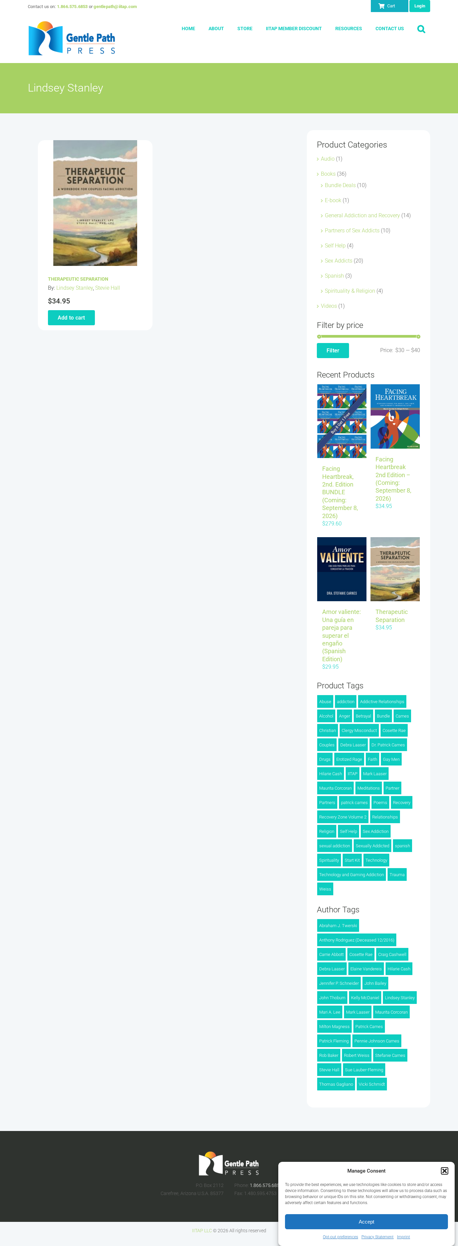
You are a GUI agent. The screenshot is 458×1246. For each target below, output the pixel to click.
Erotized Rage (349, 759)
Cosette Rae (394, 730)
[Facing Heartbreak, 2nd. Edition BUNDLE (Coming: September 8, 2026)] (341, 421)
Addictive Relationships (382, 701)
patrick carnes (354, 802)
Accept (366, 1222)
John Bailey (375, 983)
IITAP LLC (202, 1230)
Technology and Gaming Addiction (351, 874)
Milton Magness (334, 1026)
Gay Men (391, 759)
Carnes (402, 716)
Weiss (325, 889)
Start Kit (352, 860)
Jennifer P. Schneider (339, 983)
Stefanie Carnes (390, 1055)
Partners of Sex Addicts (352, 230)
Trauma (397, 874)
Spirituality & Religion (350, 291)
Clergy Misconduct (359, 730)
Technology (376, 860)
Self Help (335, 245)
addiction (345, 701)
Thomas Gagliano (336, 1084)
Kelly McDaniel (365, 997)
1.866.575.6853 (72, 6)
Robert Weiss (356, 1055)
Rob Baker (328, 1055)
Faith (372, 759)
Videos (329, 306)
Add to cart (71, 318)
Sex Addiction (376, 831)
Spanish (334, 276)
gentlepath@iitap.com (115, 6)
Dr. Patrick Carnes (388, 744)
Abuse (325, 701)
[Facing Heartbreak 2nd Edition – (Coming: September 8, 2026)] (395, 416)
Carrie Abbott (331, 954)
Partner (392, 788)
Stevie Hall (107, 288)
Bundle (383, 716)
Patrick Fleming (334, 1040)
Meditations (368, 788)
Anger (344, 716)
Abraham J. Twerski (338, 925)
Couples (327, 744)
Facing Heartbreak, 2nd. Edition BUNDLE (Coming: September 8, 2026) (340, 492)
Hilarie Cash (330, 773)
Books (328, 174)
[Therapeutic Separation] (395, 569)
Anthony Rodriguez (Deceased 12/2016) (356, 940)
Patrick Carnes (369, 1026)
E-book (333, 200)
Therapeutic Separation (78, 279)
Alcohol (326, 716)
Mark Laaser (375, 773)
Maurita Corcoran (335, 788)
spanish (402, 845)
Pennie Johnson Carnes (376, 1040)
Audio (328, 159)
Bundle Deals (340, 185)
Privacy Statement (377, 1237)
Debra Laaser (353, 744)
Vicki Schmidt (372, 1084)
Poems (380, 802)
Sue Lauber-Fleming (364, 1069)
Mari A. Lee (329, 1012)
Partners (327, 802)
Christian (327, 730)
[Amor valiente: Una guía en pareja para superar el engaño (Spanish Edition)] (341, 569)
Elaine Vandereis (366, 968)
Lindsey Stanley (74, 288)
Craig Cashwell (392, 954)
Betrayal (363, 716)
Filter (333, 350)
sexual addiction (334, 845)
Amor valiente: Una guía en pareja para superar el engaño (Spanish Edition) (341, 635)
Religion (326, 831)
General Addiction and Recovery (362, 215)
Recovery (401, 802)
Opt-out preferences (340, 1237)
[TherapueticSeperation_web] (95, 142)
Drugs (325, 759)
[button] (444, 1171)
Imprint (403, 1237)
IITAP (352, 773)
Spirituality (329, 860)
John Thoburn (332, 997)
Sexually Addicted (372, 845)
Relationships (385, 816)
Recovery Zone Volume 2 (342, 816)
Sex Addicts (338, 261)
